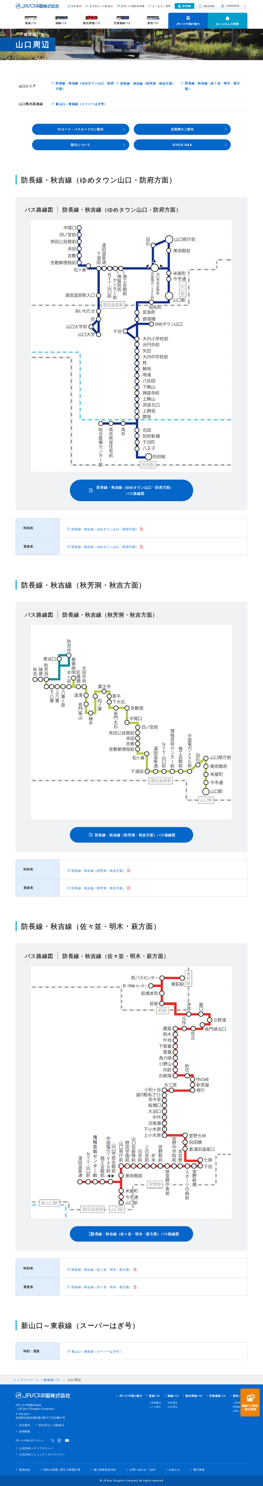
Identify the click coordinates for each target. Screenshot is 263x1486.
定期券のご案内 (182, 129)
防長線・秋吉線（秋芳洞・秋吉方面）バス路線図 (135, 834)
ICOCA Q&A (182, 144)
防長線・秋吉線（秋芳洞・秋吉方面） (147, 83)
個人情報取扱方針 (105, 1469)
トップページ (23, 1379)
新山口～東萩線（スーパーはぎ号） (81, 104)
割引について (80, 144)
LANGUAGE (233, 6)
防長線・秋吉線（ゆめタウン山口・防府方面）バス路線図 (135, 490)
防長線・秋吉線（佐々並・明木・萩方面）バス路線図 (135, 1233)
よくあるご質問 (161, 6)
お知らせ (174, 1469)
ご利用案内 (155, 1402)
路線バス (61, 23)
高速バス (30, 23)
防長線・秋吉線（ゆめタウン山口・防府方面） (85, 86)
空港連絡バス (122, 23)
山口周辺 (172, 1406)
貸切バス (153, 23)
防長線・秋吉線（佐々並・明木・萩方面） (212, 86)
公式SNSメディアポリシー (36, 1448)
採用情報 (24, 1431)
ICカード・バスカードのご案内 (81, 129)
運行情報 (198, 1469)
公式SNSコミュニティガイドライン (42, 1454)
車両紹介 (237, 1406)
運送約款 (24, 1469)
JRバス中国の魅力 (188, 24)
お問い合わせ (240, 1410)
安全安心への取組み (101, 6)
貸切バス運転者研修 (133, 6)
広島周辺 (172, 1402)
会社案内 (76, 6)
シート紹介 (155, 1406)
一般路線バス (50, 1379)
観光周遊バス (91, 23)
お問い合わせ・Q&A (142, 1469)
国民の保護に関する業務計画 (62, 1469)
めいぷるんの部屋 (227, 24)
